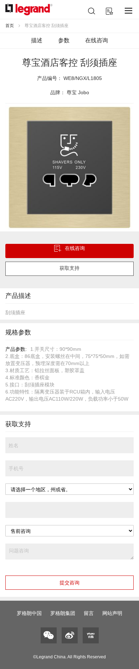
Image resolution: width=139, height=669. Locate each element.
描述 (36, 40)
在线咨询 (96, 40)
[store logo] (28, 9)
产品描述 (18, 295)
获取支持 (69, 268)
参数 (64, 40)
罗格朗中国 (29, 613)
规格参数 (18, 332)
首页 (9, 25)
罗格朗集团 (62, 613)
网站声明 (112, 613)
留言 (89, 613)
